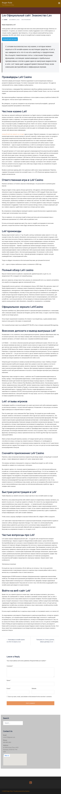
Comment (10, 666)
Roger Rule (7, 3)
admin (5, 19)
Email (9, 688)
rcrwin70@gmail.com (9, 737)
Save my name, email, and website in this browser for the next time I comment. (30, 696)
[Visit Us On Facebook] (30, 782)
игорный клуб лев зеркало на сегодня (13, 134)
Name (9, 680)
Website (34, 688)
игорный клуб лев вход (10, 39)
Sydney (27, 791)
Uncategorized (26, 19)
